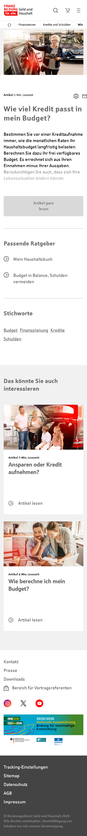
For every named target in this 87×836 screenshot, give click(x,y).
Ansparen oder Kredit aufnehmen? (35, 468)
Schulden (12, 339)
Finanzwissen (27, 24)
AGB (8, 793)
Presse (10, 670)
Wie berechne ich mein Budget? (36, 585)
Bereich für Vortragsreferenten (41, 687)
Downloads (14, 679)
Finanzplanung (34, 330)
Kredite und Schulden (57, 24)
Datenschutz (16, 784)
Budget (10, 330)
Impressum (15, 802)
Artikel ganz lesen (43, 206)
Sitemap (12, 775)
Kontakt (11, 661)
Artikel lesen (30, 503)
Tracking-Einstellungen (26, 767)
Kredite (58, 330)
